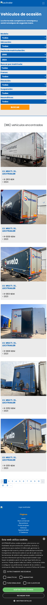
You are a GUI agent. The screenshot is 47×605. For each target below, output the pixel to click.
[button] (23, 601)
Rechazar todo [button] (23, 596)
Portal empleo (23, 525)
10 (39, 481)
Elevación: (6, 80)
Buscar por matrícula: (12, 64)
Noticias (23, 528)
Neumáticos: (7, 97)
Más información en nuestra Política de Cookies (28, 567)
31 (7, 485)
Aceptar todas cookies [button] (23, 590)
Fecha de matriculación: (13, 50)
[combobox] (44, 539)
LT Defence (23, 532)
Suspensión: (7, 89)
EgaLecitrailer (23, 530)
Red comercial (23, 521)
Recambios (23, 523)
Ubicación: (6, 42)
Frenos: (4, 72)
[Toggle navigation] (43, 3)
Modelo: (5, 33)
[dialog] (23, 570)
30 (3, 485)
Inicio (23, 519)
